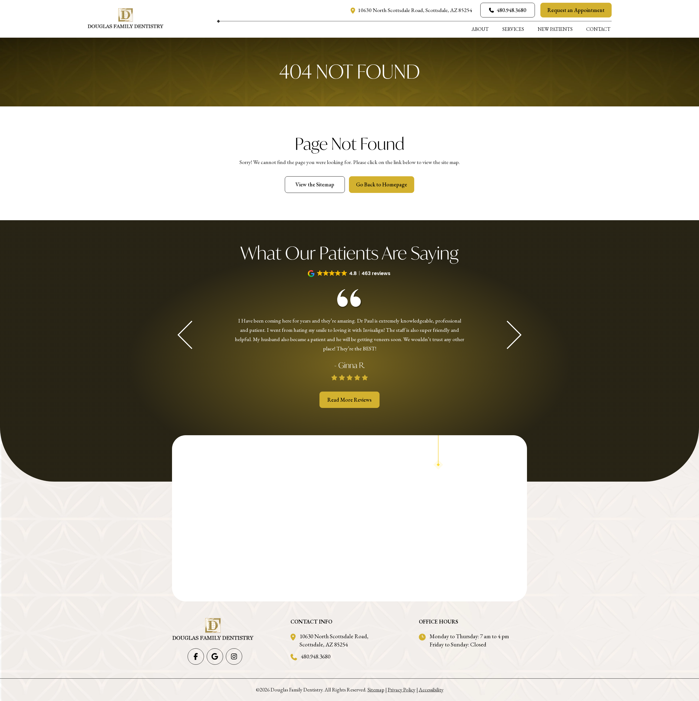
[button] (350, 273)
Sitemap (376, 689)
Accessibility (431, 689)
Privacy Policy (401, 689)
